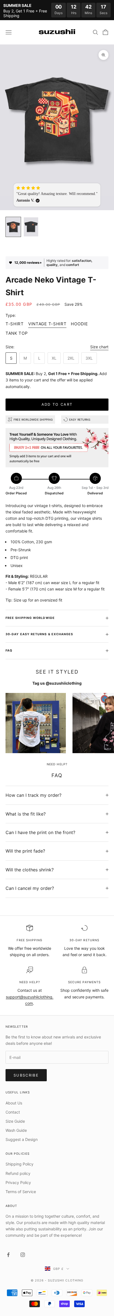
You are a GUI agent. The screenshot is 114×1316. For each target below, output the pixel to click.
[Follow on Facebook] (8, 1254)
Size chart (99, 346)
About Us (14, 1103)
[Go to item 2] (31, 227)
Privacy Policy (18, 1182)
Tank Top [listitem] (17, 333)
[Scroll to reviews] (57, 248)
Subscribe (26, 1075)
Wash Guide (16, 1130)
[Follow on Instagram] (22, 1254)
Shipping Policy (19, 1164)
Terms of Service (21, 1191)
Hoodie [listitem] (79, 323)
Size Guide (15, 1121)
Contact (13, 1112)
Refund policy (18, 1173)
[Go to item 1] (13, 227)
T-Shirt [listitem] (15, 323)
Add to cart (57, 404)
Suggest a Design (22, 1139)
